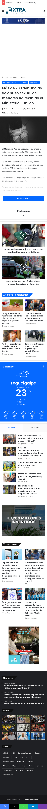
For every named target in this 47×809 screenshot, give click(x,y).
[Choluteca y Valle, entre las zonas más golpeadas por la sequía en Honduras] (35, 305)
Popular (11, 427)
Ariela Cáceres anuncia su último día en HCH (30, 463)
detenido (6, 757)
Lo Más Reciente (9, 83)
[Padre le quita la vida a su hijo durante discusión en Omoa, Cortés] (12, 336)
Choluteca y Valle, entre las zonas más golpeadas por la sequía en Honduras (34, 317)
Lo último (23, 77)
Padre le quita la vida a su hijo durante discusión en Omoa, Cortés (11, 347)
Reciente (35, 427)
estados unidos (8, 762)
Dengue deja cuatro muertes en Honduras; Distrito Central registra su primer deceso (12, 318)
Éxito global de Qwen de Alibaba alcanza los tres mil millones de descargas (11, 606)
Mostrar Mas (23, 198)
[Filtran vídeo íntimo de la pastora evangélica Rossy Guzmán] (9, 477)
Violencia (29, 770)
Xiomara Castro (8, 774)
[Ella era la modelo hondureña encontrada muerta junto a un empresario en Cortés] (9, 489)
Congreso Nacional (24, 753)
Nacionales (14, 77)
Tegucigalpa (7, 770)
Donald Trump (18, 757)
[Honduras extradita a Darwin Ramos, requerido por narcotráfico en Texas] (35, 336)
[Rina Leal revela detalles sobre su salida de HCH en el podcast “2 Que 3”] (9, 439)
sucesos (40, 766)
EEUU (28, 757)
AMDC (5, 753)
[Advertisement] (23, 51)
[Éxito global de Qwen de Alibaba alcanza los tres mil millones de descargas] (12, 594)
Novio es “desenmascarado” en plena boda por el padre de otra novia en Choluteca (30, 452)
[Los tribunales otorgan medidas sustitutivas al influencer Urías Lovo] (9, 736)
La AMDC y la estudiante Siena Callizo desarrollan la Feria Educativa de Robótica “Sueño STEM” (34, 609)
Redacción (7, 109)
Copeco (37, 753)
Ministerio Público (9, 766)
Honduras (20, 762)
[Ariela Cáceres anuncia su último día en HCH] (9, 466)
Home (6, 77)
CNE (13, 753)
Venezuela (19, 770)
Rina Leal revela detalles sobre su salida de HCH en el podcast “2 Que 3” (31, 438)
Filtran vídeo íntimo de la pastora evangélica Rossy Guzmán (30, 476)
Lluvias (30, 762)
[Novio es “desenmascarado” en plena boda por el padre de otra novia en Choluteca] (9, 451)
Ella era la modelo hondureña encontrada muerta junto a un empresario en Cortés (29, 490)
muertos (22, 766)
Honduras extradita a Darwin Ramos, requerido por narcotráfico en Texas (34, 349)
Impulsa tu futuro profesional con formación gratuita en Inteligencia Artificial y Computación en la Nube (11, 570)
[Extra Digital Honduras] (16, 10)
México (31, 766)
